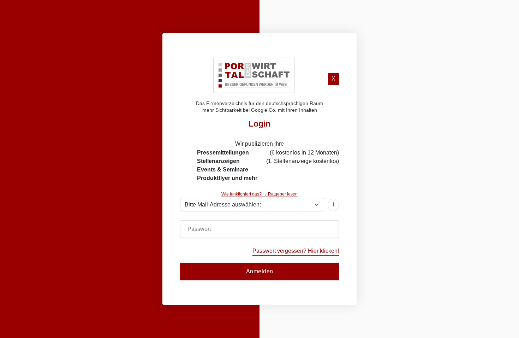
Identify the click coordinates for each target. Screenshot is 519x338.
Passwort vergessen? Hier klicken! (295, 251)
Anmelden (259, 271)
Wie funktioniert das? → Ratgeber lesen (259, 194)
